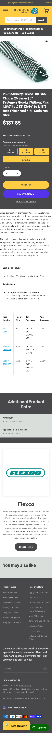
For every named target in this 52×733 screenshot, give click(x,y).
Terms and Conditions (39, 621)
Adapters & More (10, 612)
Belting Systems (12, 28)
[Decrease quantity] (6, 173)
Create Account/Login (39, 602)
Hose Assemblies (10, 597)
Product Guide (9, 587)
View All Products (36, 616)
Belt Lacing (28, 32)
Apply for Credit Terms (39, 592)
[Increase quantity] (17, 173)
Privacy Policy (35, 631)
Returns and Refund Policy (38, 637)
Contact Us (34, 597)
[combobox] (20, 20)
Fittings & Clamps (11, 607)
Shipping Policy (36, 626)
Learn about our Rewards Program (37, 609)
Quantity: (7, 167)
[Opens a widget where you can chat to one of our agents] (39, 728)
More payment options (26, 201)
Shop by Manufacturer (13, 622)
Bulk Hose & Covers (12, 602)
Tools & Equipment (11, 617)
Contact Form (25, 685)
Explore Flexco (26, 547)
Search (41, 20)
